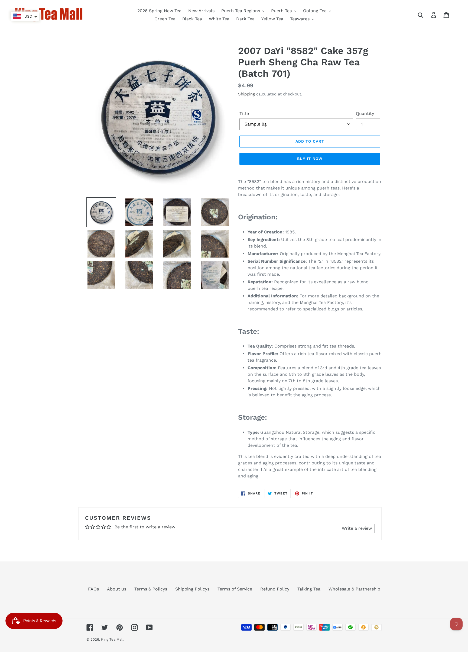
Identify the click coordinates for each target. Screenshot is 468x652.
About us (116, 589)
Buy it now (310, 158)
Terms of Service (234, 589)
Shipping (246, 94)
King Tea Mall (112, 639)
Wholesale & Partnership (354, 589)
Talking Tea (308, 589)
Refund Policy (274, 589)
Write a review (357, 528)
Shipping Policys (192, 589)
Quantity (365, 113)
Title (244, 113)
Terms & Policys (150, 589)
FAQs (93, 589)
